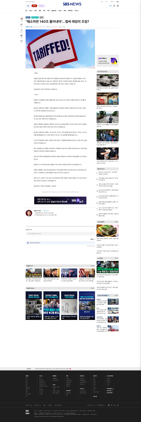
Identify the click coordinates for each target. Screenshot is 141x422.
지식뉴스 (108, 378)
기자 (94, 386)
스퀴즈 (108, 384)
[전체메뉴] (26, 10)
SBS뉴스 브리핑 (56, 391)
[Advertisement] (60, 255)
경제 (40, 10)
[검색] (114, 5)
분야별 (27, 375)
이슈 (26, 395)
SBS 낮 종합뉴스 (56, 393)
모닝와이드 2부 (42, 384)
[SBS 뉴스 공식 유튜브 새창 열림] (109, 405)
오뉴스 (40, 388)
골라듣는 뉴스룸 (56, 387)
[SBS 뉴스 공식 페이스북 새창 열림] (112, 405)
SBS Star (109, 390)
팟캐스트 (108, 380)
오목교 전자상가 (83, 393)
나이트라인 (41, 390)
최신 (26, 378)
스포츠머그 (82, 378)
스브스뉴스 (82, 388)
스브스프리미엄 (110, 375)
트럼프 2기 (35, 17)
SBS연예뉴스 (110, 388)
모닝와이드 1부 (42, 382)
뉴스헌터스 (41, 380)
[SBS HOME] (117, 1)
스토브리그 (82, 384)
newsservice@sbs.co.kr (71, 413)
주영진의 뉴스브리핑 (43, 386)
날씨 (94, 378)
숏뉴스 (94, 384)
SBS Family (91, 405)
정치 (35, 10)
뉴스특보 (41, 394)
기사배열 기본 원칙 (85, 414)
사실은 (67, 378)
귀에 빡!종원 (82, 380)
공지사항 (95, 396)
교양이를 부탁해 (100, 317)
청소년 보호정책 (94, 414)
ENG (102, 1)
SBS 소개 (29, 405)
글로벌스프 (99, 299)
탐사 (67, 395)
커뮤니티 (108, 382)
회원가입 (112, 1)
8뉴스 (30, 10)
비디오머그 (82, 375)
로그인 (106, 1)
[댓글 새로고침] (31, 229)
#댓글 (110, 5)
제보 (94, 380)
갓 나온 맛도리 (83, 391)
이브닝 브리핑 (55, 380)
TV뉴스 (76, 10)
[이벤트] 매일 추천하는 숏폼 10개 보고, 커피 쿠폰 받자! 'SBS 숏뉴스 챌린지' (52, 368)
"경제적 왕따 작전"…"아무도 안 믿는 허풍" (44, 213)
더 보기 (92, 265)
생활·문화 (53, 10)
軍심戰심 (55, 378)
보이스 (54, 389)
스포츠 (60, 10)
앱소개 (94, 388)
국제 (48, 10)
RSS (94, 390)
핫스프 (98, 308)
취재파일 (70, 10)
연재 (67, 375)
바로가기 (95, 375)
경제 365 (68, 384)
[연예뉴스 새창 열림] (108, 61)
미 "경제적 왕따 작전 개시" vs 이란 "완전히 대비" (46, 215)
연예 (65, 10)
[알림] (117, 5)
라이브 (94, 382)
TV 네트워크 (28, 394)
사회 (44, 10)
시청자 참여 (37, 405)
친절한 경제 (68, 382)
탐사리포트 (68, 390)
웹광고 (44, 405)
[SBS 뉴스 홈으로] (72, 4)
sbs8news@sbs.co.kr (73, 410)
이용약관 (50, 405)
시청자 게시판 (96, 392)
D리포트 (68, 386)
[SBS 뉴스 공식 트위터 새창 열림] (114, 405)
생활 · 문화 (28, 388)
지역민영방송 (101, 405)
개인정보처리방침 (58, 405)
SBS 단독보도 (69, 380)
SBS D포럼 (109, 392)
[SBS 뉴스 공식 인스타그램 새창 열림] (117, 405)
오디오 (54, 384)
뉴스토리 (41, 392)
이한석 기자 (37, 211)
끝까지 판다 (68, 393)
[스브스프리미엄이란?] (108, 295)
